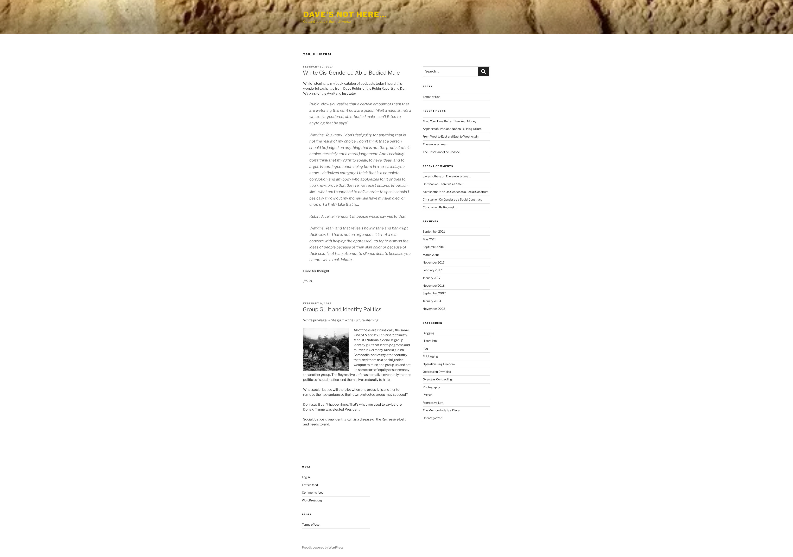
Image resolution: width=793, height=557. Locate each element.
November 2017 (433, 262)
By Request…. (448, 207)
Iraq (425, 348)
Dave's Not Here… (345, 14)
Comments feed (312, 492)
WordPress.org (312, 500)
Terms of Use (431, 97)
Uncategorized (432, 418)
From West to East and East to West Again (450, 136)
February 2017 (432, 270)
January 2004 (432, 301)
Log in (306, 477)
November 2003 (434, 308)
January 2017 (431, 278)
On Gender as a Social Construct (467, 192)
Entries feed (310, 485)
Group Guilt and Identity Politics (342, 309)
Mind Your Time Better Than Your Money (449, 121)
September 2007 (434, 293)
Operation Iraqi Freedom (439, 364)
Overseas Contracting (437, 379)
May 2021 (429, 239)
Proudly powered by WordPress (322, 547)
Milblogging (430, 356)
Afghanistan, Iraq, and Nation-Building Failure (452, 129)
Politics (427, 395)
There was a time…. (435, 144)
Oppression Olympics (437, 371)
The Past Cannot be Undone (441, 152)
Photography (431, 387)
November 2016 (434, 285)
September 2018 (434, 247)
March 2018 (431, 255)
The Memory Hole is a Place (441, 410)
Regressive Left (433, 402)
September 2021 (434, 231)
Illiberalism (430, 340)
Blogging (428, 333)
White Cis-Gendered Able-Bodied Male (351, 72)
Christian (428, 184)
